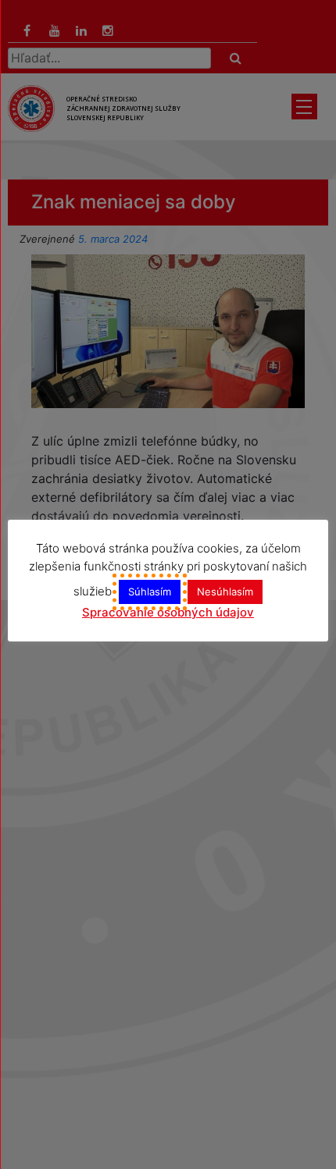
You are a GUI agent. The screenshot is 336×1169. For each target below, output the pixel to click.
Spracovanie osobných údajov (168, 612)
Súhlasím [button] (149, 591)
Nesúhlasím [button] (225, 591)
